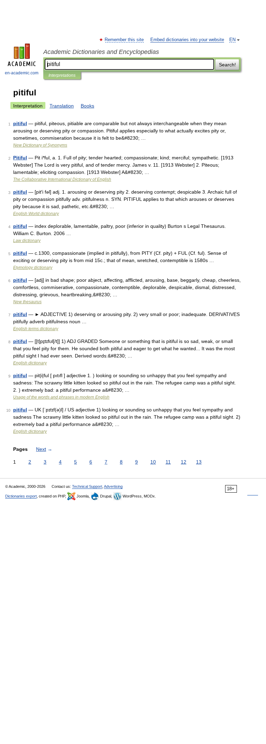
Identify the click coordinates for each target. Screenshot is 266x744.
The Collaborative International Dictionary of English (62, 179)
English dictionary (30, 363)
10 (153, 462)
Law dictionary (27, 240)
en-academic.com (21, 73)
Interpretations (62, 75)
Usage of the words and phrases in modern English (61, 397)
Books (87, 106)
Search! (227, 64)
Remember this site (124, 39)
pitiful (20, 123)
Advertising (113, 486)
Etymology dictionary (32, 267)
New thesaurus (27, 301)
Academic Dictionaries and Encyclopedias (101, 51)
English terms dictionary (35, 328)
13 (199, 462)
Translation (62, 106)
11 (168, 462)
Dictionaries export (21, 496)
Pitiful (20, 157)
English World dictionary (36, 213)
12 (183, 462)
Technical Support (87, 486)
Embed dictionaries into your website (187, 39)
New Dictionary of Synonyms (40, 145)
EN (232, 39)
